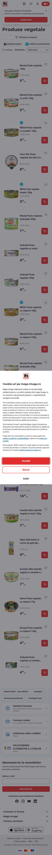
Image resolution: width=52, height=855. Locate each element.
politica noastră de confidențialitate (16, 438)
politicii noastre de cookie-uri (30, 450)
